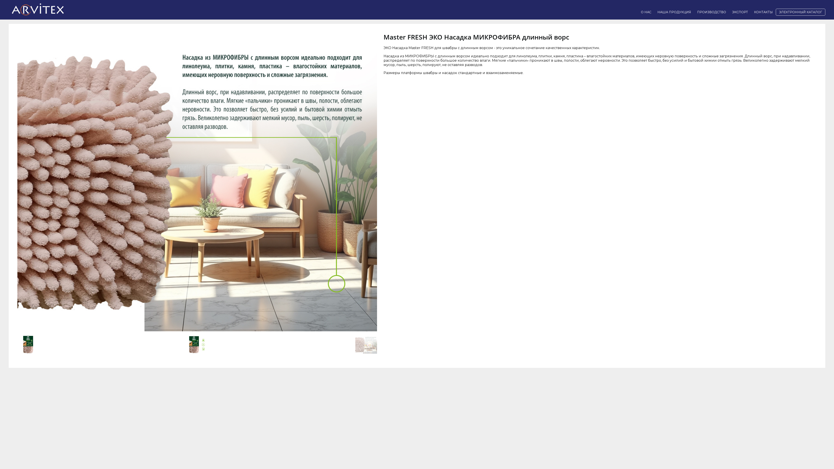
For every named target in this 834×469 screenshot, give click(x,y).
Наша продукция (674, 12)
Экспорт (740, 12)
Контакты (763, 12)
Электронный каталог (800, 12)
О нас (646, 12)
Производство (711, 12)
